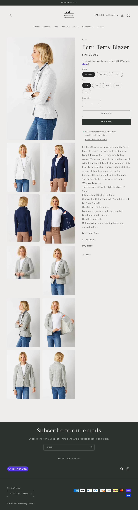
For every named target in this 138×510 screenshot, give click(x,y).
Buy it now (106, 122)
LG (119, 86)
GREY (117, 74)
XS (86, 85)
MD (107, 85)
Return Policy (73, 459)
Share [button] (88, 254)
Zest (15, 504)
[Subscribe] (91, 447)
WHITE (88, 74)
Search (61, 459)
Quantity (86, 98)
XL (86, 92)
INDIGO (103, 74)
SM (96, 85)
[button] (10, 15)
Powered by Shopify (26, 504)
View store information (96, 139)
